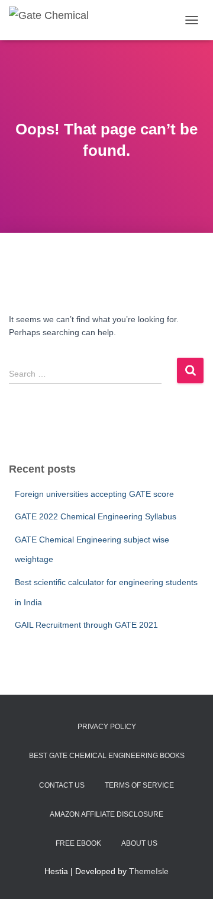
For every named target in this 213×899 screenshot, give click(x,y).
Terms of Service (139, 785)
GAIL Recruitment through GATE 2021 (86, 625)
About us (139, 843)
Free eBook (78, 843)
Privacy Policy (107, 727)
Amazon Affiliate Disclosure (106, 814)
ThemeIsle (149, 871)
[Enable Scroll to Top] (190, 875)
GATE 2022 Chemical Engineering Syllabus (95, 516)
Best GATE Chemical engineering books (107, 756)
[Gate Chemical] (53, 20)
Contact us (62, 785)
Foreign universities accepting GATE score (94, 494)
